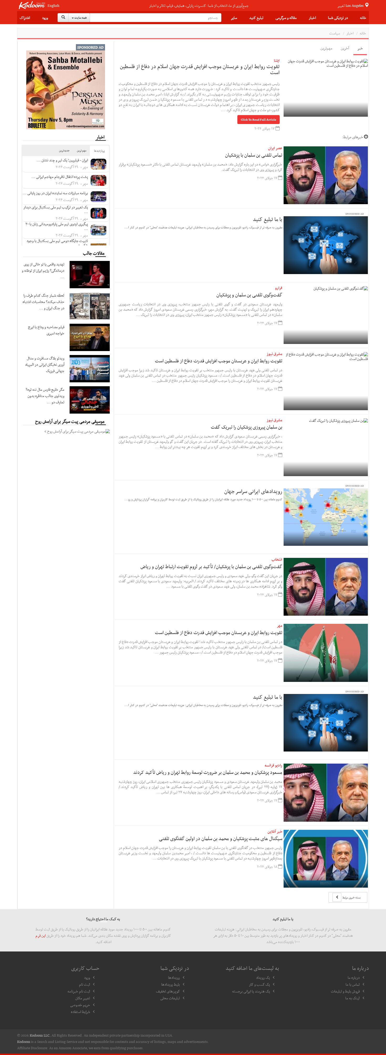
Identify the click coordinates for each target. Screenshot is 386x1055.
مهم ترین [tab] (81, 150)
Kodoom (23, 1041)
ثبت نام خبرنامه (78, 991)
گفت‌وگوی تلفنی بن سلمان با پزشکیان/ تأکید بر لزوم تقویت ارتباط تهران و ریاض (211, 566)
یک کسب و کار (259, 984)
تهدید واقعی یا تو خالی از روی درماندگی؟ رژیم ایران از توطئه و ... (43, 270)
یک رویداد (263, 977)
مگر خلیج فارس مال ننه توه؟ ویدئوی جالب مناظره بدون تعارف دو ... (45, 395)
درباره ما (354, 977)
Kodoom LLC (40, 1035)
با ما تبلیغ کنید (267, 219)
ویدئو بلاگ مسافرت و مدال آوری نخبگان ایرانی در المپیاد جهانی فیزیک (44, 364)
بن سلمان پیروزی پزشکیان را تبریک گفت (246, 427)
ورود (45, 17)
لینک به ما (352, 998)
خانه (363, 17)
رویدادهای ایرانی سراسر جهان (253, 491)
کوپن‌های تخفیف (168, 991)
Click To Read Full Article (258, 119)
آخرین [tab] (345, 48)
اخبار (312, 17)
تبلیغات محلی (170, 998)
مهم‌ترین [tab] (326, 48)
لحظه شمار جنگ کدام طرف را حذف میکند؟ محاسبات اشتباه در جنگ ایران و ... (43, 301)
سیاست (334, 33)
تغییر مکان (82, 998)
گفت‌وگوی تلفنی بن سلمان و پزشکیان (249, 295)
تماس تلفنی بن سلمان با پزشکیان (253, 155)
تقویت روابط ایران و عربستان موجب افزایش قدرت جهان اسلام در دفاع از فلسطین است (200, 69)
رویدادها (174, 977)
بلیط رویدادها (170, 984)
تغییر (350, 5)
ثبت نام (84, 984)
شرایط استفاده (80, 1011)
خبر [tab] (360, 48)
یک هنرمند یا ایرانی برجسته (251, 991)
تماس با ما (353, 984)
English (53, 5)
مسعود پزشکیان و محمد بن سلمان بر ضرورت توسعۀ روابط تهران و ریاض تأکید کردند (207, 772)
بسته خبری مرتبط (351, 897)
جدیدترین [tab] (64, 150)
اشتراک (25, 17)
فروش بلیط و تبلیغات (345, 991)
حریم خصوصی (80, 1005)
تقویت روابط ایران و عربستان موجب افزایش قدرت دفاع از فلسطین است (218, 361)
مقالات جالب (94, 253)
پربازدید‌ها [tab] (99, 150)
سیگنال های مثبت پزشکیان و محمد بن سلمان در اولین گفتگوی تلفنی (220, 838)
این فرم (40, 935)
